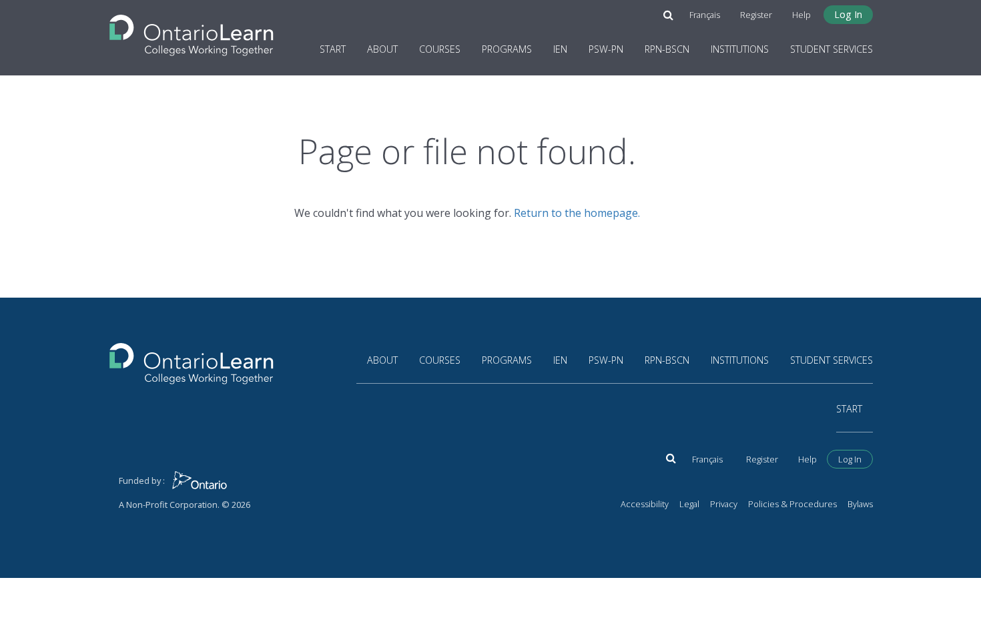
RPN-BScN (667, 49)
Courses (439, 49)
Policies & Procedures (792, 504)
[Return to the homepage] (191, 31)
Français (704, 15)
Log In (848, 14)
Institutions (740, 49)
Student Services (831, 49)
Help (801, 15)
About (382, 49)
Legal (689, 504)
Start (333, 49)
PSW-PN (606, 49)
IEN (560, 49)
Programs (507, 49)
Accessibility (645, 504)
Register (756, 15)
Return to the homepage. (577, 213)
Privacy (723, 504)
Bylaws (860, 504)
